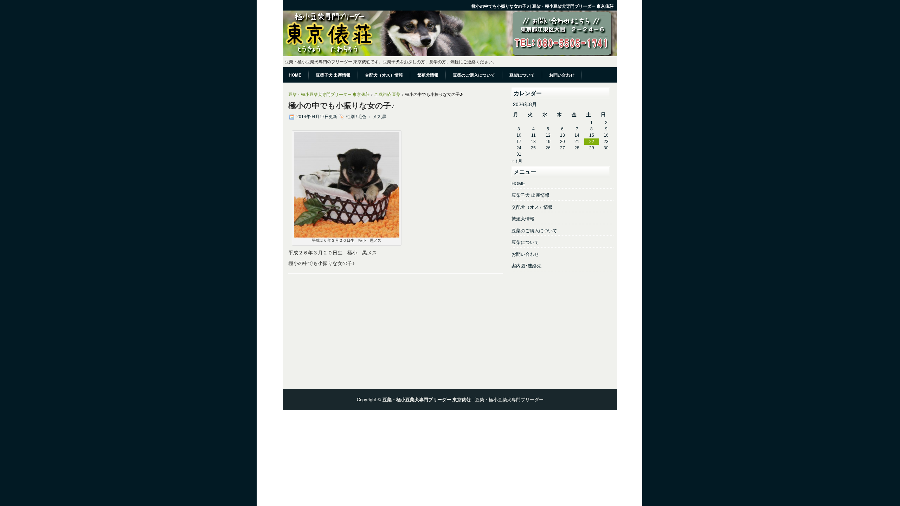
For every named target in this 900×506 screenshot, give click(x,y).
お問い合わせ (525, 254)
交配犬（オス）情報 (532, 206)
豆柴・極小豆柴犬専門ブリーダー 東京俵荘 (328, 94)
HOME (518, 183)
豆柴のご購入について (534, 230)
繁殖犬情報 (523, 218)
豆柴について (525, 242)
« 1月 (517, 160)
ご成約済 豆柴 (387, 94)
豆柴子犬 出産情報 (530, 195)
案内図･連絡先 (526, 265)
